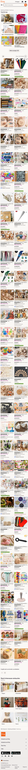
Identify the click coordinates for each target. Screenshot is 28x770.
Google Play (16, 753)
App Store (5, 753)
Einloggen (17, 1)
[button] (5, 760)
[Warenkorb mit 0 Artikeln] (25, 1)
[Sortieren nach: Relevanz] (25, 56)
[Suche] (25, 5)
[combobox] (13, 5)
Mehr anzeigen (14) (14, 50)
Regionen (25, 766)
